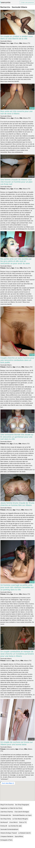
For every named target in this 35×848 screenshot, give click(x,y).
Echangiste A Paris (6, 840)
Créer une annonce (27, 2)
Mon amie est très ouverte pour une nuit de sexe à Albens (16, 112)
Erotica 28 (4, 826)
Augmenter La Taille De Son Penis (11, 808)
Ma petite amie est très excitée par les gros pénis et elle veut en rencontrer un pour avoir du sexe (16, 261)
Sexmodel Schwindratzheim (9, 829)
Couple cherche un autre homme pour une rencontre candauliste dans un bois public (17, 360)
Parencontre (5, 2)
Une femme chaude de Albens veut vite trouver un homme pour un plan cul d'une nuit (16, 181)
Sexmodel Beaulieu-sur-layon (22, 815)
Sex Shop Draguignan (22, 804)
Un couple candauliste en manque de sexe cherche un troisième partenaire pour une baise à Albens (17, 653)
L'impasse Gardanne (7, 836)
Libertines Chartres (7, 812)
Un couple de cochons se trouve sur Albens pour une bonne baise (16, 743)
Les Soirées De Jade (15, 826)
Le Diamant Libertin (24, 833)
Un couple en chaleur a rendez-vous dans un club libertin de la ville (16, 37)
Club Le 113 (22, 822)
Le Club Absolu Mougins (20, 819)
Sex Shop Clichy (6, 819)
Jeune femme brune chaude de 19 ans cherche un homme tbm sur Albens (17, 504)
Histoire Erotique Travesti (9, 833)
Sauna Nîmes (19, 836)
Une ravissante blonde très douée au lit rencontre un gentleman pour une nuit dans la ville (16, 436)
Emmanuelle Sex (6, 815)
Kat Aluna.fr (4, 822)
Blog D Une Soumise (7, 804)
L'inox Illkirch (13, 822)
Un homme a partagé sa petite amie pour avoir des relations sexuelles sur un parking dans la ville (17, 587)
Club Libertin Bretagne (22, 812)
